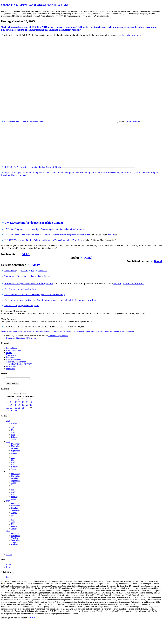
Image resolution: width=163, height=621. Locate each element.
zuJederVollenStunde (133, 283)
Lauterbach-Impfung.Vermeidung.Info (21, 305)
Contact (9, 555)
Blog (8, 567)
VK (32, 270)
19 (23, 405)
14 (31, 402)
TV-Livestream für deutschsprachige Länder (34, 222)
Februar (14, 437)
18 (19, 405)
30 (11, 410)
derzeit (111, 234)
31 (16, 410)
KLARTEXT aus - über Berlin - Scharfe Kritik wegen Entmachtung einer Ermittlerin (43, 240)
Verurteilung (11, 355)
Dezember (15, 444)
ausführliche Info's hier (129, 35)
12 (23, 402)
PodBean (42, 270)
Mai (12, 430)
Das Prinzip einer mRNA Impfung (20, 289)
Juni (13, 428)
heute (33, 276)
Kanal (88, 257)
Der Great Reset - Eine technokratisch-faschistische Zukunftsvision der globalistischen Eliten (47, 234)
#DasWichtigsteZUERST (21, 364)
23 (11, 408)
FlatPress (31, 618)
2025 (8, 441)
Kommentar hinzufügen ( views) (21, 338)
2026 (8, 421)
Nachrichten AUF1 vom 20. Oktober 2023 (23, 121)
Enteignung (10, 357)
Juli (12, 425)
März (13, 435)
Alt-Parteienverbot (13, 359)
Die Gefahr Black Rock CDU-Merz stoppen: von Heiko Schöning (34, 294)
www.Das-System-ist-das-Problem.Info (34, 5)
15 (7, 405)
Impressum (10, 369)
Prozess (9, 353)
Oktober (14, 448)
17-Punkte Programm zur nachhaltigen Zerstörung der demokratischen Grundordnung (44, 229)
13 (27, 402)
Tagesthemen (23, 276)
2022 (8, 531)
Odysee (117, 283)
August (14, 423)
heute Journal (44, 276)
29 (7, 410)
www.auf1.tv (133, 121)
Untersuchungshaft (13, 350)
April (13, 432)
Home (8, 565)
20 (27, 405)
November (15, 446)
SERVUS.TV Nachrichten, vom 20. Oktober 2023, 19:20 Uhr (32, 167)
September (15, 451)
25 (19, 408)
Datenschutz (11, 366)
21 (31, 405)
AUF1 (26, 254)
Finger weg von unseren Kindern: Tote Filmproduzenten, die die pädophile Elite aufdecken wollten (50, 300)
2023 (8, 501)
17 (16, 405)
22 (7, 408)
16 (11, 405)
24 (16, 408)
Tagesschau (9, 276)
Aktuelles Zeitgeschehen (58, 336)
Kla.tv (36, 264)
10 (16, 402)
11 (19, 402)
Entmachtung (11, 348)
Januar (13, 439)
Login (8, 577)
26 (23, 408)
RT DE (24, 270)
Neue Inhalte (10, 270)
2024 (8, 471)
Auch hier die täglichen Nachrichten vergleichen (28, 283)
